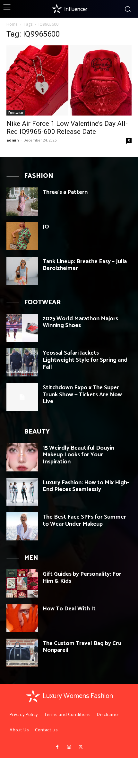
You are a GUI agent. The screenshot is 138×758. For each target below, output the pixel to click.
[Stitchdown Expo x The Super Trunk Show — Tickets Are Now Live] (22, 397)
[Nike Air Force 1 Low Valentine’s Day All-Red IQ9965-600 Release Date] (69, 80)
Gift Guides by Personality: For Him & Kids (82, 577)
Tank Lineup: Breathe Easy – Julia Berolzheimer (85, 265)
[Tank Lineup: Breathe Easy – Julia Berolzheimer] (22, 271)
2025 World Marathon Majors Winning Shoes (80, 322)
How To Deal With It (69, 609)
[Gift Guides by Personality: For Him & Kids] (22, 583)
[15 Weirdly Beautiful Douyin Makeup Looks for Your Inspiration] (22, 457)
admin (12, 140)
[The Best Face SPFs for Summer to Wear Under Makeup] (22, 526)
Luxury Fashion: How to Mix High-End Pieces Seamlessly (86, 486)
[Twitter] (80, 747)
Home (12, 24)
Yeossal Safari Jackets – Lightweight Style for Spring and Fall (85, 360)
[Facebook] (57, 747)
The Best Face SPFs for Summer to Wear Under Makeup (84, 520)
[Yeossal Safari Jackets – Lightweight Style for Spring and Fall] (22, 362)
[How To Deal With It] (22, 618)
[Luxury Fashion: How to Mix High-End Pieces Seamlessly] (22, 492)
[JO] (22, 236)
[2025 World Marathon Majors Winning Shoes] (22, 328)
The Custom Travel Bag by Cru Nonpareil (82, 647)
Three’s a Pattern (65, 192)
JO (46, 227)
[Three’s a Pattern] (22, 201)
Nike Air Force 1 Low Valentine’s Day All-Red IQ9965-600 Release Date (67, 127)
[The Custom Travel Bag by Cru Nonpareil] (22, 653)
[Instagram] (69, 747)
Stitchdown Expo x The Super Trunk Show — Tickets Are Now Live (82, 394)
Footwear (15, 112)
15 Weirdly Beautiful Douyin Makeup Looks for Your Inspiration (78, 455)
